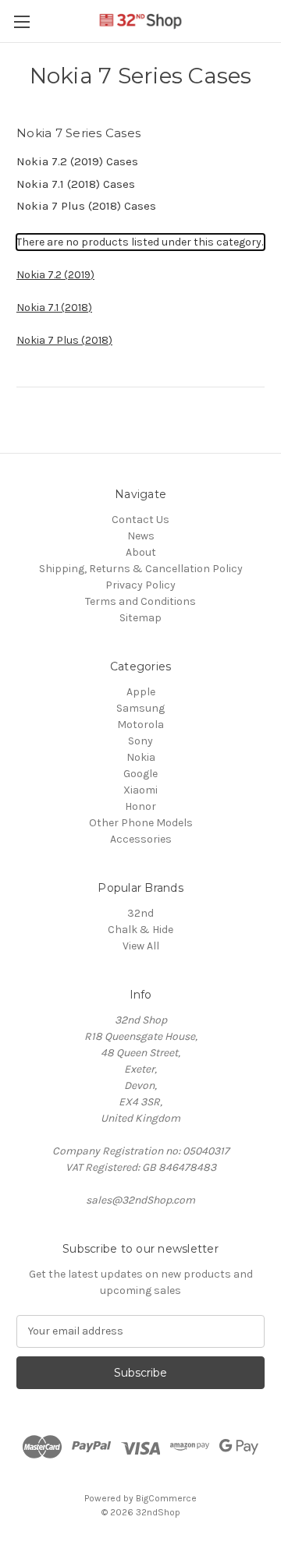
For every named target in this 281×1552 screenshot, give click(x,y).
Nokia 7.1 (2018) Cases (75, 184)
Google (140, 773)
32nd (140, 913)
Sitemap (140, 617)
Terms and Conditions (140, 601)
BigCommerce (166, 1498)
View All (141, 946)
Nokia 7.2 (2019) (55, 274)
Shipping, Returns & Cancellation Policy (141, 568)
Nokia (140, 757)
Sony (140, 741)
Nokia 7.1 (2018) (54, 307)
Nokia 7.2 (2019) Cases (77, 161)
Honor (140, 806)
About (141, 552)
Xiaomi (140, 790)
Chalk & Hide (140, 929)
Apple (140, 691)
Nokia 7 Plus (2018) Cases (86, 206)
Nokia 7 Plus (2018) (64, 340)
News (141, 536)
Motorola (140, 724)
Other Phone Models (141, 822)
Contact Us (140, 519)
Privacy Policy (140, 585)
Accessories (141, 839)
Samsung (140, 708)
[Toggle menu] (21, 21)
